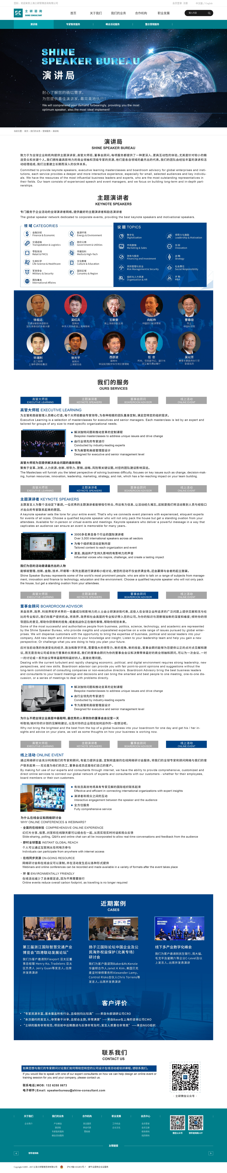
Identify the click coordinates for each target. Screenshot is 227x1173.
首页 (73, 13)
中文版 (199, 3)
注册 (185, 3)
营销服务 (47, 131)
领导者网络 (33, 1153)
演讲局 (56, 131)
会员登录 (177, 3)
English (209, 3)
